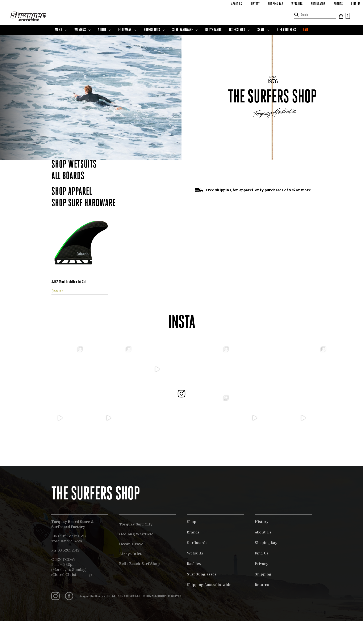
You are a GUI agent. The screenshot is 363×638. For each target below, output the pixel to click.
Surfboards (318, 4)
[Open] (60, 369)
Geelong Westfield (136, 534)
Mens (58, 30)
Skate (260, 30)
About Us (236, 4)
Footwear (125, 30)
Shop (191, 521)
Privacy (261, 563)
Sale (306, 30)
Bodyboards (213, 30)
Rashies (194, 563)
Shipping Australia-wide (209, 584)
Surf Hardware (182, 30)
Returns (262, 584)
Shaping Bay (275, 4)
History (255, 4)
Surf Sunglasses (201, 574)
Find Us (355, 4)
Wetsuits (297, 4)
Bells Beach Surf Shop (139, 563)
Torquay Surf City (136, 524)
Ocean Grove (131, 543)
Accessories (237, 30)
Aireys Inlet (130, 553)
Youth (102, 30)
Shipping (263, 574)
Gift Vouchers (286, 30)
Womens (80, 30)
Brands (338, 4)
